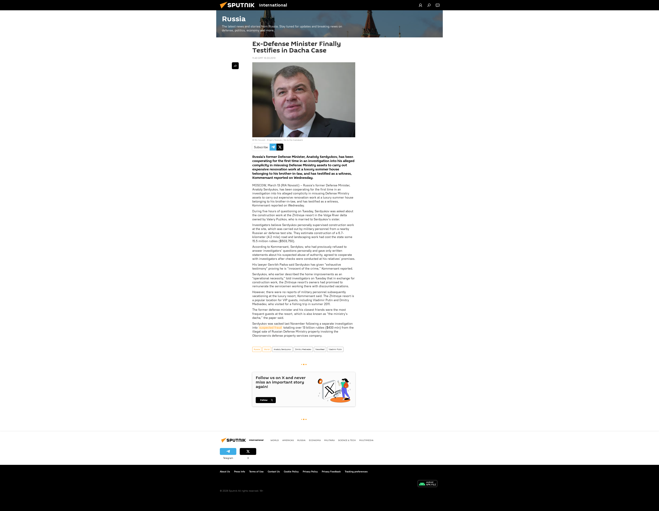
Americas (288, 440)
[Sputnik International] (238, 9)
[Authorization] (420, 5)
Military (329, 440)
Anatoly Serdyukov (282, 349)
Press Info (239, 471)
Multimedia (366, 440)
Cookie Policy (291, 471)
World (267, 349)
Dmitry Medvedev (303, 349)
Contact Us (274, 471)
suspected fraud (270, 327)
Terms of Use (256, 471)
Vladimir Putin (335, 349)
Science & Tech (347, 440)
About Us (225, 471)
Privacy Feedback (331, 471)
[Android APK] (427, 484)
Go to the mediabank (293, 140)
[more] (235, 65)
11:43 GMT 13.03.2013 (263, 58)
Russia (257, 349)
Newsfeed (320, 349)
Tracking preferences (356, 471)
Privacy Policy (310, 471)
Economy (315, 440)
